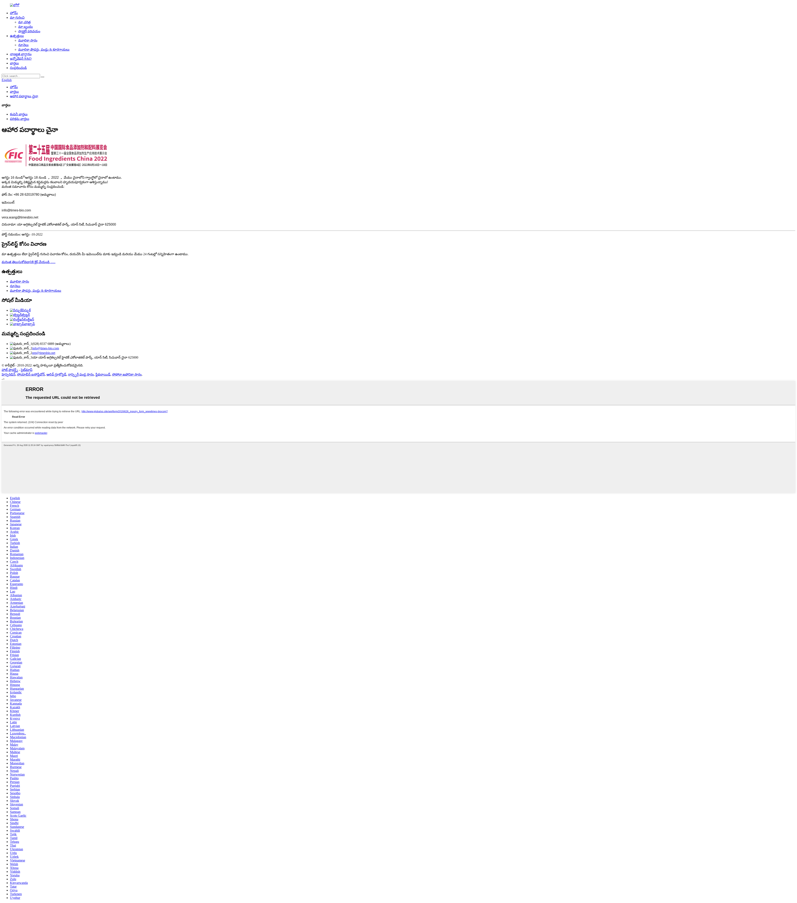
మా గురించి (17, 17)
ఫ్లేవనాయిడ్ (102, 374)
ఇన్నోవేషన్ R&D (21, 58)
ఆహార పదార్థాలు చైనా (24, 96)
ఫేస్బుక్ (26, 310)
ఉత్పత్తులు (17, 36)
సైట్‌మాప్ (26, 370)
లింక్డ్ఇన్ (29, 319)
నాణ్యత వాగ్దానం (21, 54)
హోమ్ (14, 13)
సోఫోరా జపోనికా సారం (127, 374)
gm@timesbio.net (43, 353)
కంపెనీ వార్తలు (19, 114)
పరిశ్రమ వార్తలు (19, 119)
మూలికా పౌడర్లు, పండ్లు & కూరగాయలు (44, 49)
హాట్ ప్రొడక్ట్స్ (10, 370)
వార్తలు (14, 63)
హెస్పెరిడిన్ (8, 374)
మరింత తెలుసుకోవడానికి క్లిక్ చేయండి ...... (28, 262)
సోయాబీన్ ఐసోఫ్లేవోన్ (31, 374)
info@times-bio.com (45, 348)
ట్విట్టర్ (26, 315)
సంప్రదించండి (18, 68)
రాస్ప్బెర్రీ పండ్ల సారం (81, 374)
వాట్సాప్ (29, 324)
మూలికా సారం (27, 40)
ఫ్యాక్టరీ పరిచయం (29, 31)
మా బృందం (25, 26)
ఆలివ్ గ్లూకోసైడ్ (56, 374)
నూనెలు (23, 45)
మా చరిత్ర (24, 22)
